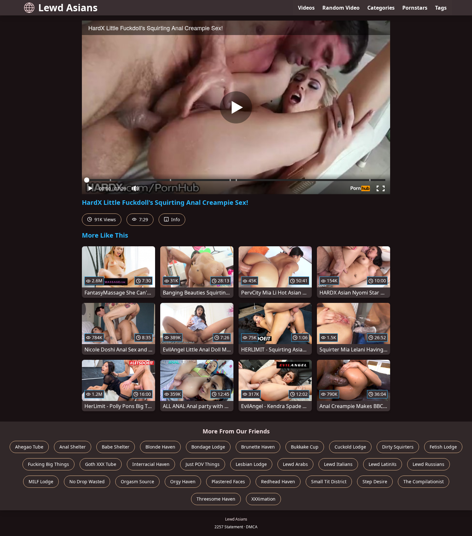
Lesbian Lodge (251, 464)
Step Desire (375, 481)
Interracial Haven (151, 464)
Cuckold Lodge (350, 447)
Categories (381, 7)
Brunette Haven (258, 447)
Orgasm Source (137, 481)
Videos (306, 7)
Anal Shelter (72, 447)
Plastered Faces (228, 481)
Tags (441, 7)
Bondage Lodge (208, 447)
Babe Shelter (115, 447)
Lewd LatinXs (383, 464)
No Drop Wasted (87, 481)
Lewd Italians (338, 464)
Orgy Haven (183, 481)
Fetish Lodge (443, 447)
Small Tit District (328, 481)
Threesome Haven (216, 499)
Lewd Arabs (295, 464)
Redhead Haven (278, 481)
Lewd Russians (428, 464)
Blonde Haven (160, 447)
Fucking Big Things (48, 464)
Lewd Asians (68, 7)
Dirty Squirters (398, 447)
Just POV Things (203, 464)
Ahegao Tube (29, 447)
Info (175, 219)
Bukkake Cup (305, 447)
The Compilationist (423, 481)
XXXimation (263, 499)
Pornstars (414, 7)
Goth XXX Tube (100, 464)
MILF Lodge (41, 481)
